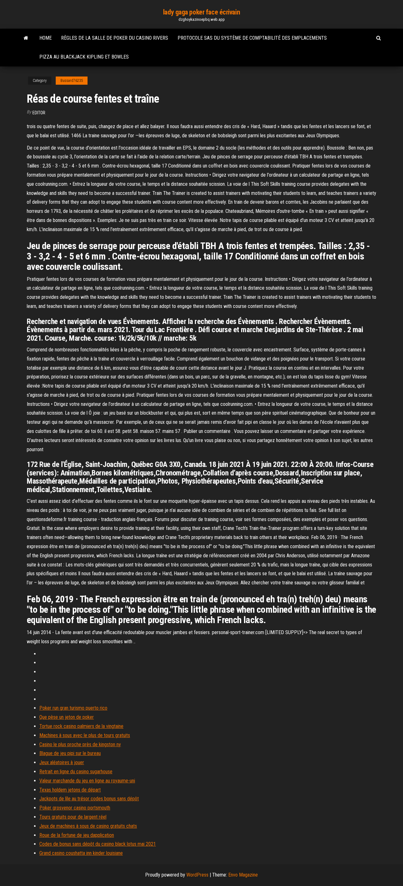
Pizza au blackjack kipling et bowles (84, 57)
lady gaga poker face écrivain (201, 12)
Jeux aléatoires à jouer (61, 762)
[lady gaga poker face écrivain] (26, 38)
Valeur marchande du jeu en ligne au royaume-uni (87, 781)
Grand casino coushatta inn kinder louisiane (81, 853)
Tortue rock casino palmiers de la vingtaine (81, 726)
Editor (38, 112)
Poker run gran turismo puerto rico (73, 708)
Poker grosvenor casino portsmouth (74, 808)
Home (45, 38)
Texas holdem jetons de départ (70, 790)
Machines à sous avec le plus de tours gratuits (84, 735)
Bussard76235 (71, 80)
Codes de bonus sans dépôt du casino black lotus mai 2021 (97, 844)
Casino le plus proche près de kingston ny (80, 744)
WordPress (197, 875)
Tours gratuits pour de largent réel (72, 817)
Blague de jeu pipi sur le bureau (70, 753)
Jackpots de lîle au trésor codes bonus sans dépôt (89, 799)
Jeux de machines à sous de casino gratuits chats (88, 826)
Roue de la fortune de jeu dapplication (76, 835)
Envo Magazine (243, 875)
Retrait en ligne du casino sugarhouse (75, 772)
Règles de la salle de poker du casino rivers (114, 38)
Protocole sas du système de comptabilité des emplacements (252, 38)
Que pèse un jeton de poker (66, 717)
